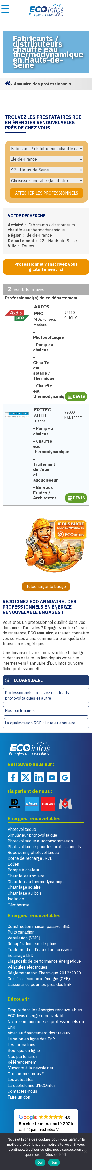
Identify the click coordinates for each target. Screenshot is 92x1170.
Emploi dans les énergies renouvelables (45, 1009)
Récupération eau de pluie (32, 943)
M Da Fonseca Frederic (45, 322)
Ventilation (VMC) (24, 937)
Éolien (13, 864)
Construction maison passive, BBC (39, 926)
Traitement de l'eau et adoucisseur (40, 949)
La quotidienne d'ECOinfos (32, 1085)
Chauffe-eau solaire (26, 875)
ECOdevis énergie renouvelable (37, 1015)
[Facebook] (13, 777)
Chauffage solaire (24, 887)
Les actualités (20, 1079)
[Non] (85, 1151)
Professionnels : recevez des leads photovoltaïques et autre (37, 695)
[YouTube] (52, 777)
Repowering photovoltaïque (33, 852)
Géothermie (18, 904)
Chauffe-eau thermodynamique (37, 881)
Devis (79, 396)
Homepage (7, 82)
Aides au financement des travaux (39, 1032)
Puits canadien (21, 932)
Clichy (70, 315)
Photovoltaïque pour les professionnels (44, 846)
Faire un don (19, 1097)
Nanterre (72, 415)
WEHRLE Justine (40, 418)
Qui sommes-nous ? (26, 1073)
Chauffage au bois (24, 893)
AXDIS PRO (41, 310)
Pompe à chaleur (23, 869)
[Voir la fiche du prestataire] (17, 315)
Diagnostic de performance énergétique (44, 961)
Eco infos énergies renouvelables (30, 749)
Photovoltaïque (22, 829)
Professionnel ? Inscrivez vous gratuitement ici (46, 266)
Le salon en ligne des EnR (31, 1038)
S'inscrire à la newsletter (30, 1067)
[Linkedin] (39, 777)
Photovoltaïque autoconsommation (40, 840)
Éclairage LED (20, 955)
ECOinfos (46, 10)
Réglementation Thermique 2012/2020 (44, 972)
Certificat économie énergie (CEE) (39, 978)
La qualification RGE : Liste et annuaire (40, 722)
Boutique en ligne (24, 1050)
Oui (40, 1162)
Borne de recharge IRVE (30, 858)
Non (54, 1162)
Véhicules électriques (27, 967)
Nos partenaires (20, 710)
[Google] (65, 777)
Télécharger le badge (46, 586)
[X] (26, 777)
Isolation (16, 898)
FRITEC (42, 409)
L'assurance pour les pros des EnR (40, 984)
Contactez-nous (22, 1091)
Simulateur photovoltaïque (32, 835)
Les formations (21, 1044)
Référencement (22, 1062)
